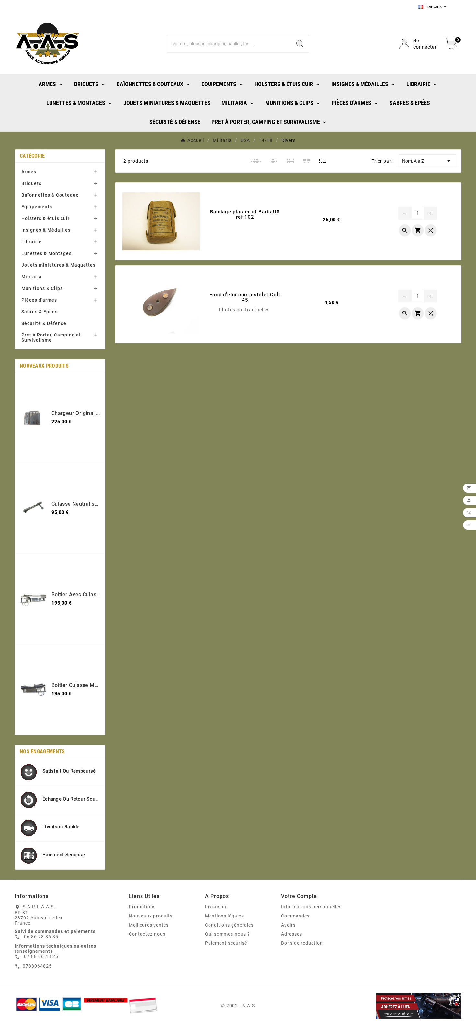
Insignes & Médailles (46, 230)
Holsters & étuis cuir (45, 218)
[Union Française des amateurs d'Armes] (390, 1006)
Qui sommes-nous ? (227, 934)
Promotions (142, 906)
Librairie (31, 241)
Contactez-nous (147, 934)
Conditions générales (229, 925)
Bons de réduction (302, 943)
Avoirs (288, 925)
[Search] (299, 43)
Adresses (291, 934)
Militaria (31, 276)
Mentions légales (224, 915)
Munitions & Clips (42, 288)
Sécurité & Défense (43, 323)
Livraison (215, 906)
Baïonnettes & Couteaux (49, 195)
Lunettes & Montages (46, 253)
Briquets (31, 183)
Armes (28, 171)
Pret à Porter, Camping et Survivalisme (51, 337)
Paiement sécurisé (226, 943)
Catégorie (32, 156)
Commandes (295, 915)
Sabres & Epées (39, 311)
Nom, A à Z (427, 161)
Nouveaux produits (151, 915)
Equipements (36, 206)
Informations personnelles (311, 906)
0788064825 (37, 966)
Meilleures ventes (149, 925)
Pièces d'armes (39, 299)
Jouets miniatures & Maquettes (58, 265)
